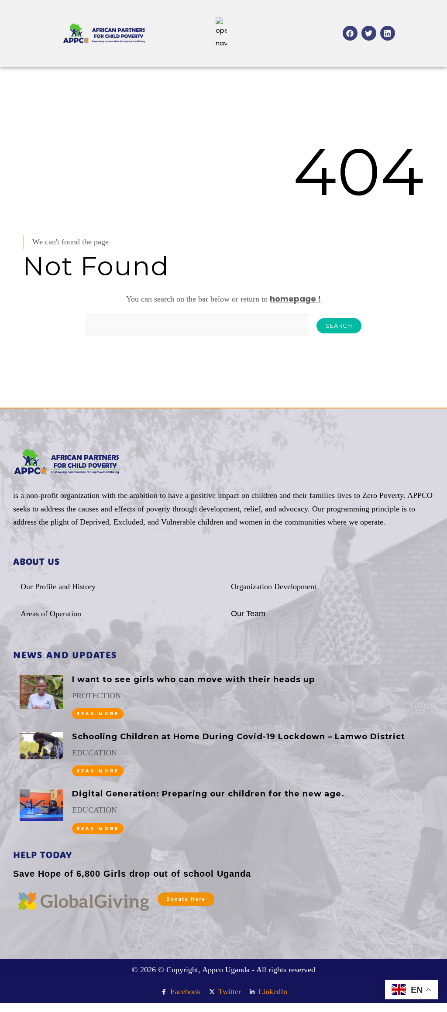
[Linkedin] (387, 33)
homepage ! (295, 298)
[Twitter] (368, 33)
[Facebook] (350, 33)
